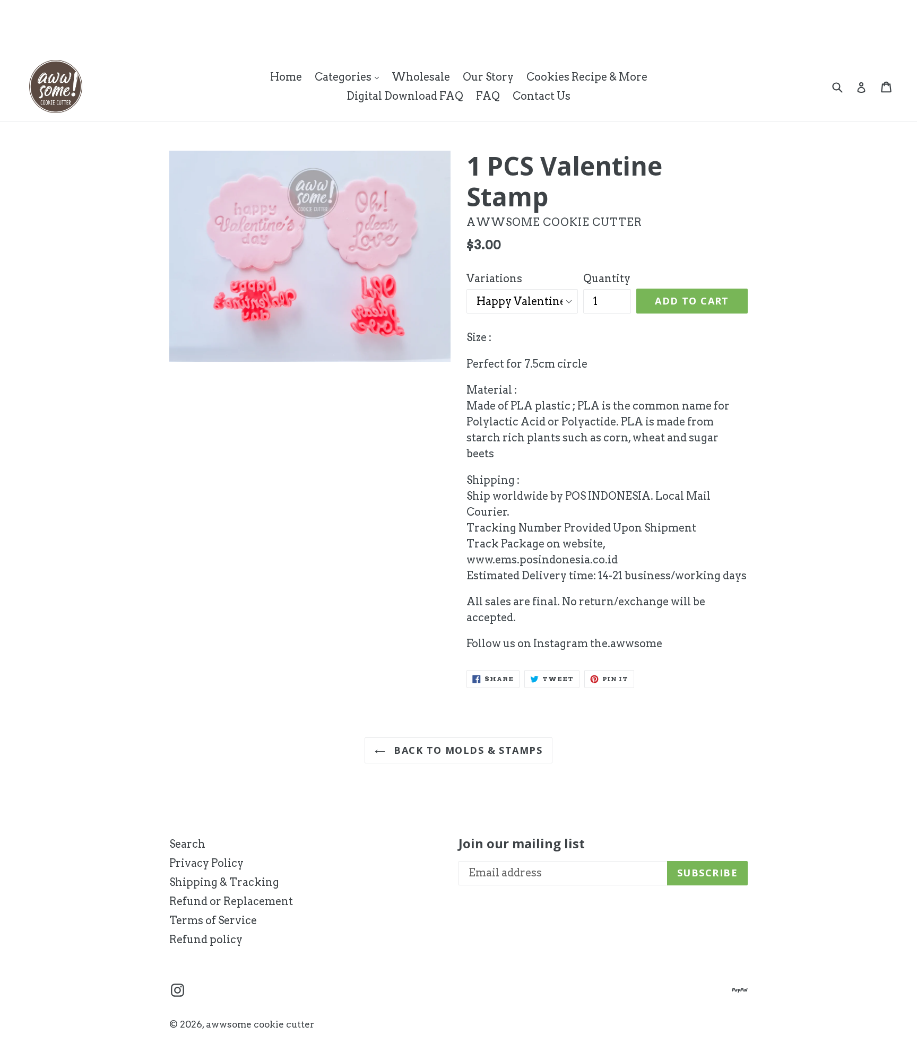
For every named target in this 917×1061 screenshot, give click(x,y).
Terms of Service (213, 920)
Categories (349, 76)
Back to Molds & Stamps (466, 750)
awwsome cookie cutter (260, 1024)
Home (286, 77)
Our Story (488, 77)
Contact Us (541, 96)
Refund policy (206, 939)
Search (187, 844)
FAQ (488, 96)
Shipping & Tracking (224, 882)
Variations (494, 278)
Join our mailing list (521, 843)
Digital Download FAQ (405, 96)
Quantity (606, 278)
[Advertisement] (193, 24)
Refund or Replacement (231, 901)
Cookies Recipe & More (586, 77)
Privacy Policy (206, 863)
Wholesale (421, 77)
